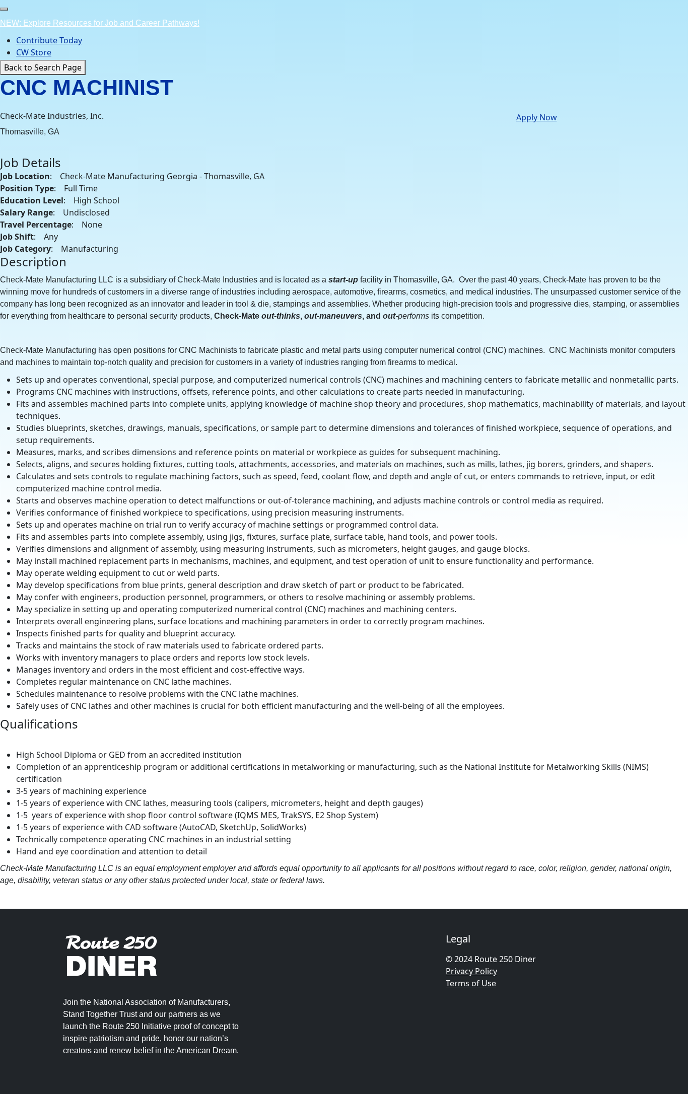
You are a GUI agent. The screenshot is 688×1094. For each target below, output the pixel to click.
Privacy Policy (471, 971)
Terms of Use (471, 983)
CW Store (33, 52)
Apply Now (536, 117)
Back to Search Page (43, 67)
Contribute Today (49, 40)
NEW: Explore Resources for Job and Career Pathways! (99, 23)
